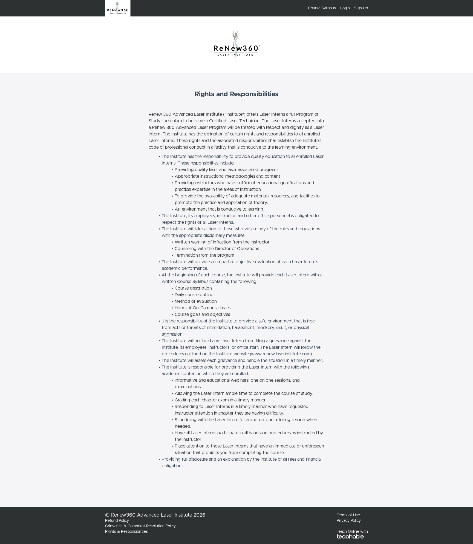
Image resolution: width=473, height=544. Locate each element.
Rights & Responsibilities (126, 532)
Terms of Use (348, 515)
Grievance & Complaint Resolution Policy (140, 526)
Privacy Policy (349, 521)
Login (345, 8)
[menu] (336, 8)
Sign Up (361, 8)
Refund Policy (117, 521)
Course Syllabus (322, 8)
